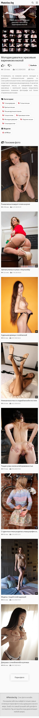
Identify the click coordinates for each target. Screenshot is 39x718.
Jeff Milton (7, 133)
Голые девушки (9, 103)
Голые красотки (9, 123)
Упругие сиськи (27, 119)
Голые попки (8, 115)
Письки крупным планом (12, 111)
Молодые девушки (10, 119)
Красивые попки (24, 115)
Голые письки (25, 103)
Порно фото (19, 677)
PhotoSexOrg (7, 2)
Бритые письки (9, 107)
